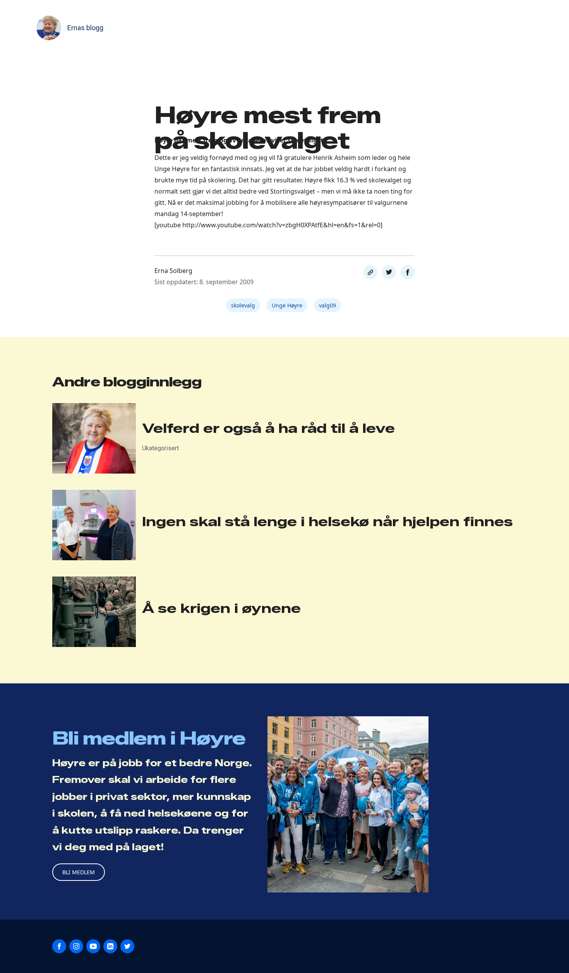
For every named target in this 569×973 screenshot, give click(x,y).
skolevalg (243, 305)
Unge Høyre (287, 305)
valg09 (327, 305)
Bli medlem (78, 872)
